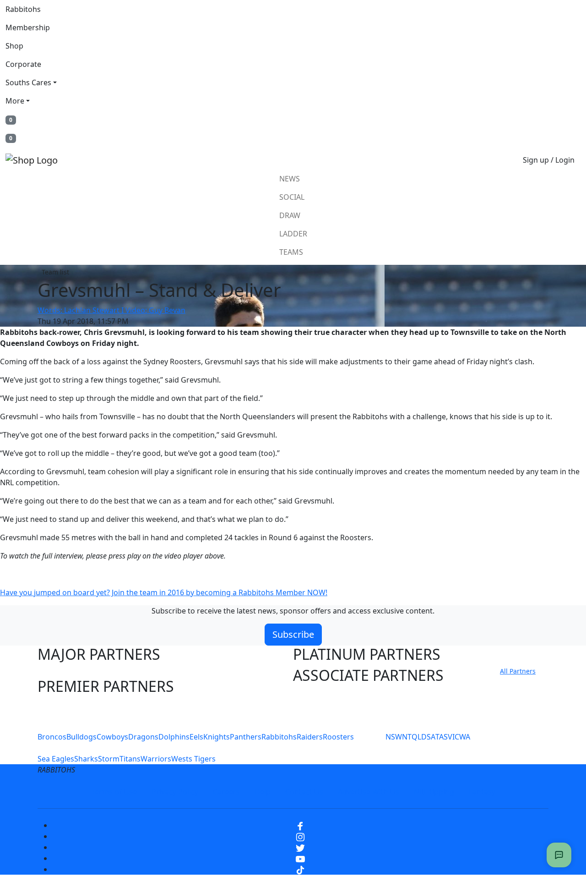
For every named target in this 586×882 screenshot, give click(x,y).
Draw (289, 215)
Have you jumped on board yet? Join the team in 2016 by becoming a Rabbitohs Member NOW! (163, 592)
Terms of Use (114, 792)
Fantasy (482, 792)
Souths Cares (28, 82)
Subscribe (293, 634)
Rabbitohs (23, 9)
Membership (27, 27)
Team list (55, 272)
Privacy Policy (175, 792)
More (14, 101)
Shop (14, 46)
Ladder (293, 234)
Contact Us (304, 792)
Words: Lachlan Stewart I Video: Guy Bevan (111, 310)
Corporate (23, 64)
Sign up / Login (549, 160)
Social (291, 197)
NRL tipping (434, 792)
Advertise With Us (368, 792)
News (289, 179)
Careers (226, 792)
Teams (291, 252)
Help (263, 792)
